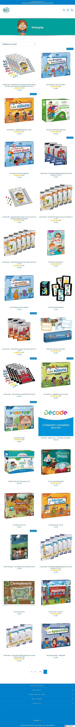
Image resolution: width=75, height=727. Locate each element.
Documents (37, 690)
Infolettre (37, 703)
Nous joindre (37, 699)
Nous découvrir (37, 685)
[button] (18, 88)
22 (40, 672)
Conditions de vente (37, 694)
